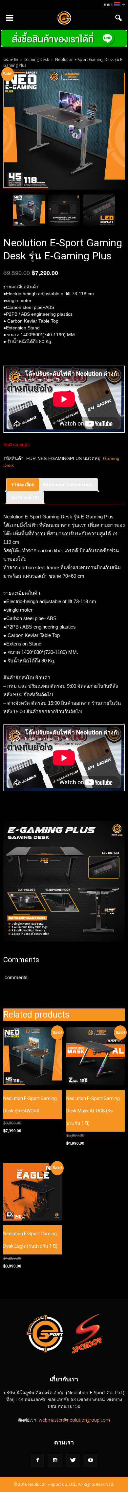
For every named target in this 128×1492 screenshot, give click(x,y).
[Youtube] (90, 1460)
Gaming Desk (36, 59)
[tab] (22, 484)
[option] (29, 210)
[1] (64, 129)
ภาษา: (109, 4)
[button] (119, 18)
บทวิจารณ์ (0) (25, 497)
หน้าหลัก (10, 59)
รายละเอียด (22, 484)
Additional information (67, 484)
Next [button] (121, 210)
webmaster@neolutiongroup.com (74, 1420)
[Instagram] (55, 1460)
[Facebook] (37, 1460)
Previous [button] (6, 210)
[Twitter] (72, 1460)
